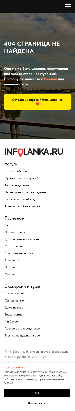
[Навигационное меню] (68, 6)
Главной (50, 218)
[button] (37, 241)
